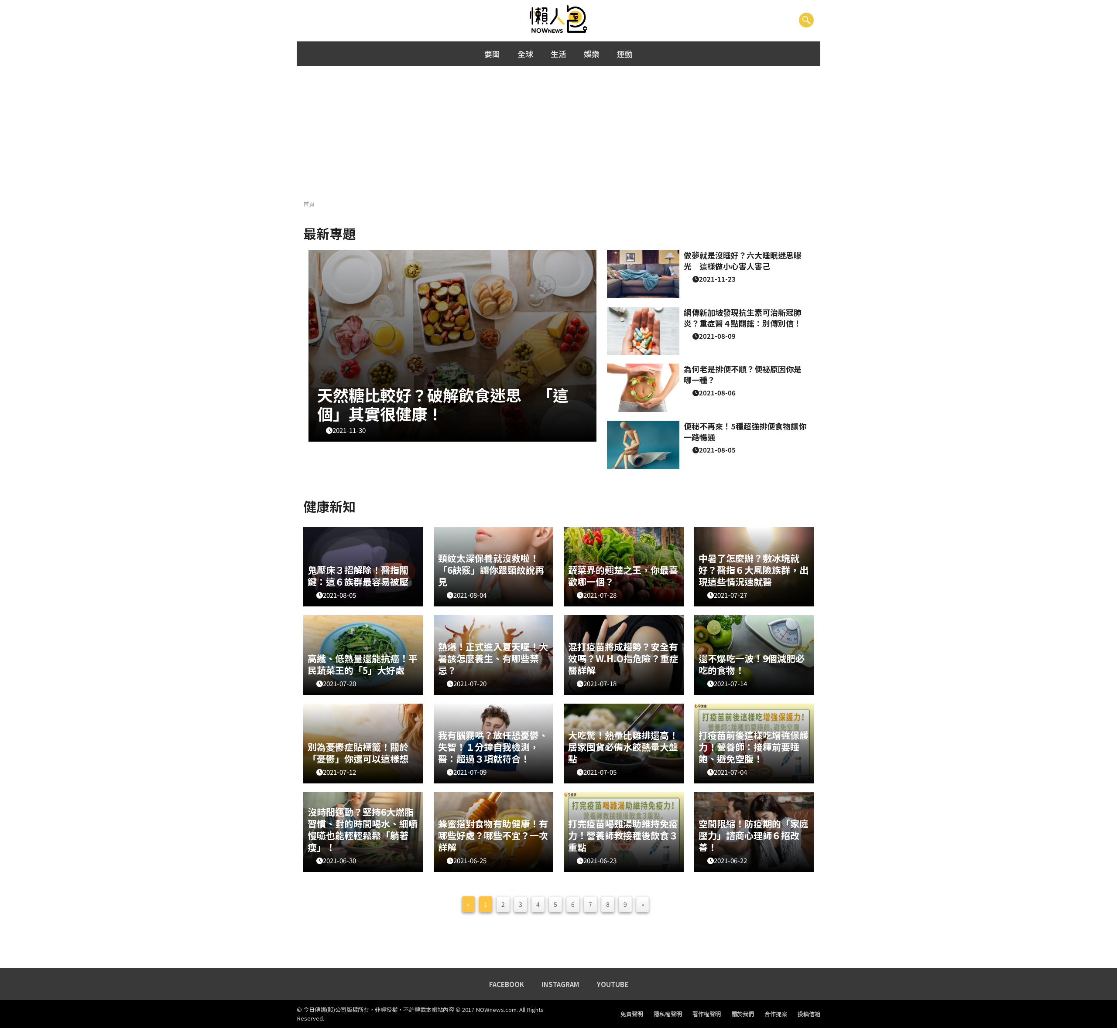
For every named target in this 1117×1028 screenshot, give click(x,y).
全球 (525, 53)
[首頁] (559, 20)
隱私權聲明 (668, 1014)
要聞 (492, 53)
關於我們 (742, 1014)
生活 (558, 53)
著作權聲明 (706, 1014)
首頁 (309, 204)
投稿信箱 (809, 1014)
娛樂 (592, 53)
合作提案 (775, 1014)
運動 (625, 53)
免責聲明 (631, 1014)
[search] (806, 19)
